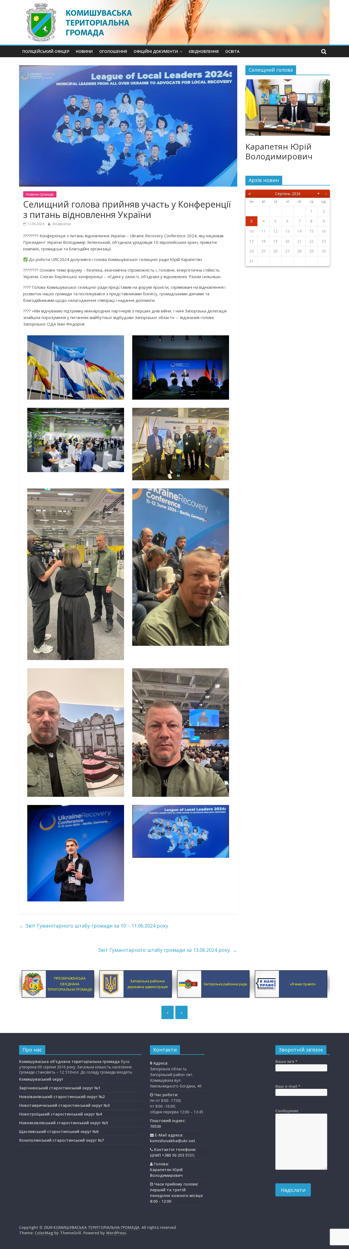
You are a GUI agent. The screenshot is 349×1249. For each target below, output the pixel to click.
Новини (84, 51)
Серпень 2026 (287, 193)
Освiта (232, 51)
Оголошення (113, 51)
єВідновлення (204, 51)
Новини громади (40, 194)
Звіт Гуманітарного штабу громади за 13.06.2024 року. (167, 950)
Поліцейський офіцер (45, 51)
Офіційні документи (156, 51)
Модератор (62, 223)
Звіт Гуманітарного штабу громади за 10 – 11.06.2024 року (93, 925)
